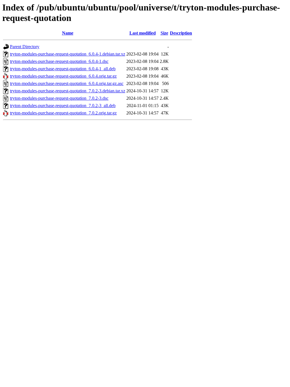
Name (67, 33)
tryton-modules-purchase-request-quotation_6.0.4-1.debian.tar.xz (67, 54)
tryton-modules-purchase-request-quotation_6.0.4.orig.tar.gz (63, 76)
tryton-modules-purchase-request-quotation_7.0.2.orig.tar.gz (63, 112)
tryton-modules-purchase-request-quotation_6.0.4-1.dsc (59, 61)
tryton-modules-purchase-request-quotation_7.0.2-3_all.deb (63, 105)
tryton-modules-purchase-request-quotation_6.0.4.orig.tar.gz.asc (66, 83)
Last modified (142, 33)
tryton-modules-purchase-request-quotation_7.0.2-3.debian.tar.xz (67, 90)
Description (181, 33)
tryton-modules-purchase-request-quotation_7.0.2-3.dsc (59, 98)
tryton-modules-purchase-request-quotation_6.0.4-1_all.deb (63, 68)
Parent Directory (24, 46)
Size (164, 33)
